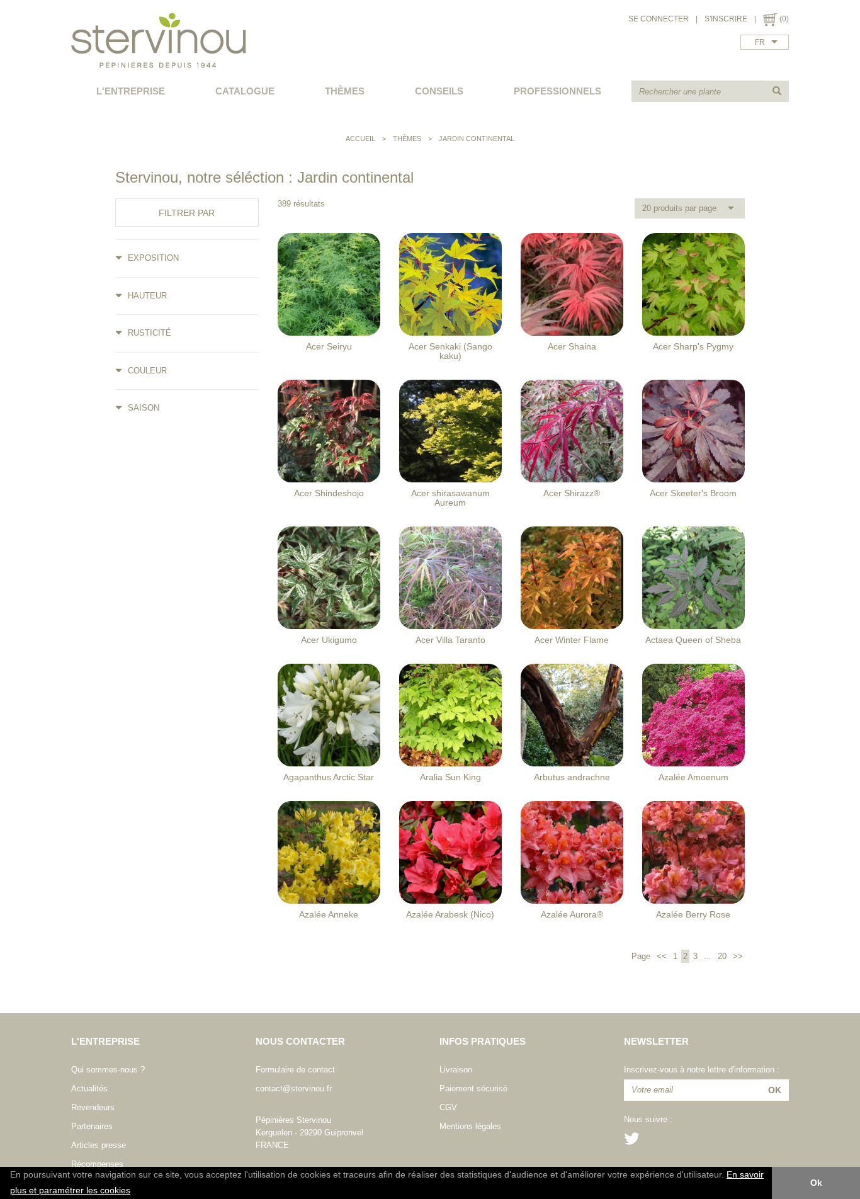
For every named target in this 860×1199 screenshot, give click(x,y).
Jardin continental (476, 138)
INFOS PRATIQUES (482, 1041)
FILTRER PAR (187, 213)
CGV (448, 1107)
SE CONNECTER (658, 18)
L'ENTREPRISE (130, 91)
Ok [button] (816, 1183)
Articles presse (98, 1145)
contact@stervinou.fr (294, 1088)
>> (736, 956)
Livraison (455, 1069)
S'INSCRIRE (725, 18)
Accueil (360, 138)
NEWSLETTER (656, 1041)
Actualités (89, 1088)
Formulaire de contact (295, 1069)
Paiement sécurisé (473, 1088)
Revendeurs (93, 1107)
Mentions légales (470, 1126)
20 (722, 956)
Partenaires (92, 1126)
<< (661, 956)
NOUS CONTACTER (300, 1041)
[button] (135, 1191)
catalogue (244, 91)
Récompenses (97, 1164)
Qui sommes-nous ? (108, 1069)
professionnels (557, 91)
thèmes (345, 91)
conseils (439, 91)
